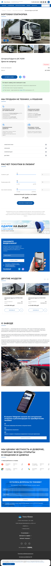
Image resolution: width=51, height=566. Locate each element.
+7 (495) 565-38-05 (35, 2)
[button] (4, 40)
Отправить (25, 499)
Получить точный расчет (25, 203)
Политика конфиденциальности (25, 553)
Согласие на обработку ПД (25, 556)
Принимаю (8, 564)
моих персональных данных (12, 264)
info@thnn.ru (25, 526)
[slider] (17, 174)
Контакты (34, 5)
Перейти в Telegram (25, 437)
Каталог (4, 5)
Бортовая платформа (18, 10)
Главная (4, 10)
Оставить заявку (9, 77)
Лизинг (28, 5)
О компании (11, 5)
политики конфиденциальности (10, 266)
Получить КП (12, 310)
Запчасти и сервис (20, 5)
